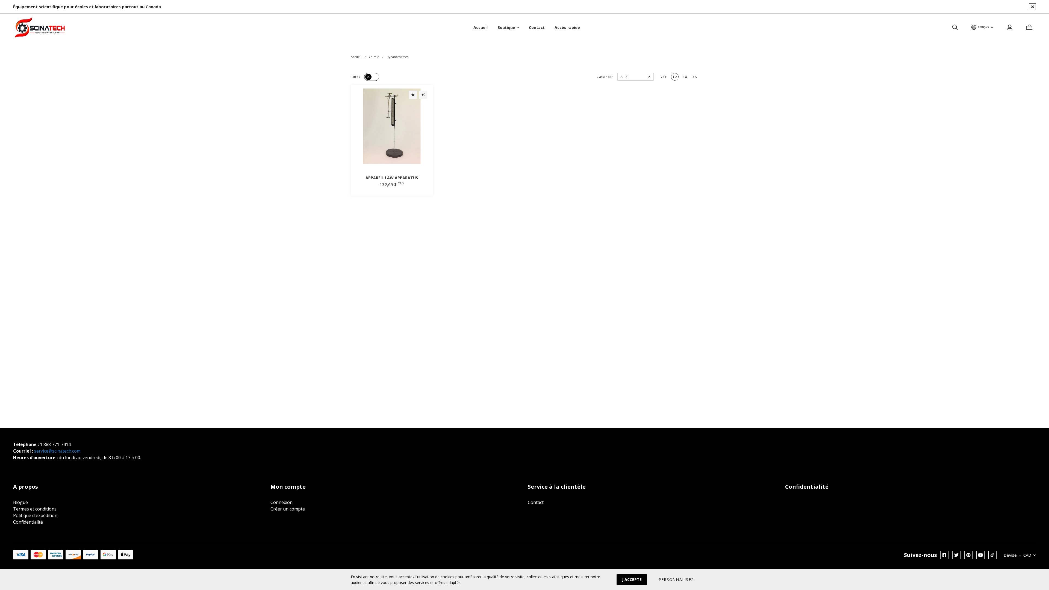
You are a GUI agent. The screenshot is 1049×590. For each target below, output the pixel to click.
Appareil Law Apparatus (392, 177)
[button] (635, 77)
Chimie (374, 57)
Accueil (356, 57)
